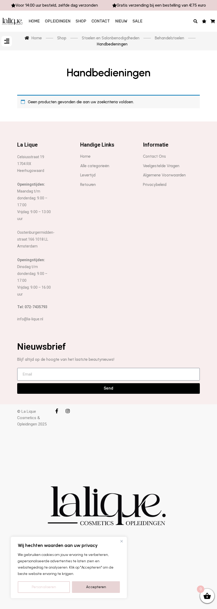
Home (34, 21)
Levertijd (88, 175)
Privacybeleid (154, 184)
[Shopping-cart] (213, 21)
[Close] (121, 541)
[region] (69, 567)
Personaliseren (44, 587)
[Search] (196, 21)
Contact (101, 21)
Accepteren (96, 587)
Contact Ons (154, 156)
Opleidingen (57, 21)
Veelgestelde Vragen (161, 165)
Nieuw (121, 21)
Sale (137, 21)
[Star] (204, 21)
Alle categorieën (94, 165)
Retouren (88, 184)
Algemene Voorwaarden (164, 175)
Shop (81, 21)
